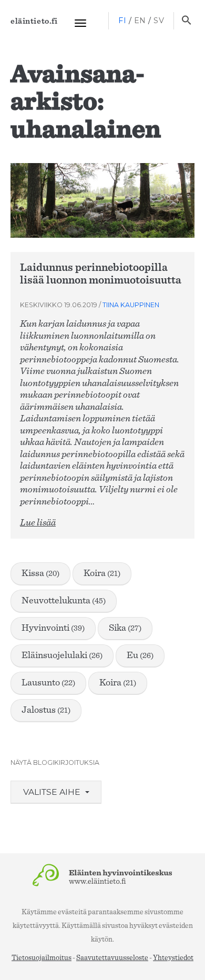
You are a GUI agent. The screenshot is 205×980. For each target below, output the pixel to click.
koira (102, 573)
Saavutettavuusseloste (112, 958)
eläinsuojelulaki (62, 655)
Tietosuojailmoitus (41, 958)
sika (125, 628)
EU (140, 655)
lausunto (48, 683)
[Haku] (186, 21)
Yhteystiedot (173, 958)
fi (122, 20)
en (140, 20)
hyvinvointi (53, 628)
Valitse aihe (53, 792)
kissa (40, 573)
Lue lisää (38, 523)
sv (158, 20)
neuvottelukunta (64, 600)
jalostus (46, 710)
